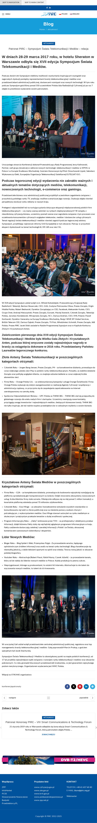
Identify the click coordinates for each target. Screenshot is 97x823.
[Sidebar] (3, 250)
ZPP (4, 787)
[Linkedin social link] (49, 8)
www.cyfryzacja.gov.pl (44, 787)
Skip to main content (34, 2)
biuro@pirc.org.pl (82, 791)
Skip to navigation (11, 2)
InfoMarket (7, 791)
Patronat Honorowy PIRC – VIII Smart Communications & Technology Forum (49, 722)
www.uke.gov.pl (41, 791)
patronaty (16, 686)
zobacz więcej (48, 735)
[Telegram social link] (92, 686)
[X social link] (73, 686)
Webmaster (72, 796)
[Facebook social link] (47, 8)
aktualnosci (48, 43)
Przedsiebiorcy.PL (10, 803)
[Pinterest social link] (79, 686)
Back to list (48, 697)
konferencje (7, 686)
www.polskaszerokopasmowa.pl (48, 797)
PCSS (4, 794)
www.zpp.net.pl (41, 800)
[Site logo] (48, 14)
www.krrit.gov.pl (41, 794)
